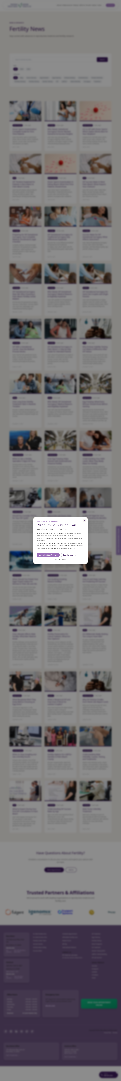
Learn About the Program (48, 555)
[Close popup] (84, 520)
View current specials (60, 559)
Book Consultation (69, 555)
